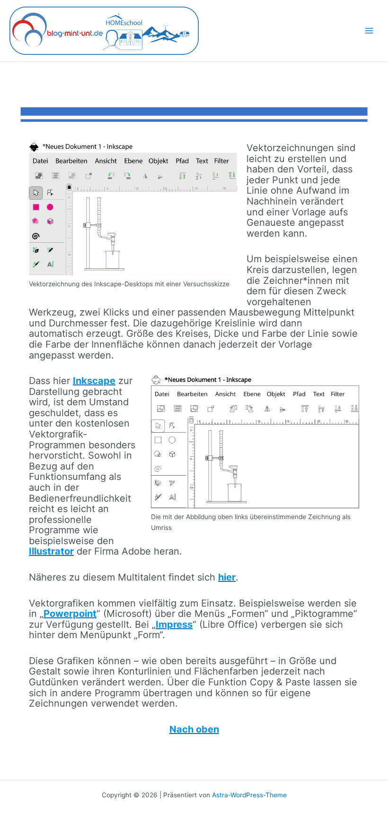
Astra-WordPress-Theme (249, 795)
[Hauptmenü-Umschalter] (369, 31)
